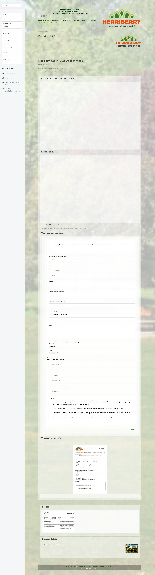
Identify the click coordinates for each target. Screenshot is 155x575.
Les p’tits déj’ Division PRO (85, 52)
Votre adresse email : (57, 301)
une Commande (56, 270)
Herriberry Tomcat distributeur (52, 545)
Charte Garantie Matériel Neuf (96, 566)
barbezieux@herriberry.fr (10, 73)
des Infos (54, 259)
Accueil (39, 31)
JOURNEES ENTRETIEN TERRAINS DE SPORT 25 (50, 52)
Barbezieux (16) (56, 364)
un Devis (54, 265)
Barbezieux (64, 20)
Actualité (5, 26)
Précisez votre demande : (55, 325)
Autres (53, 275)
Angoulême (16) (56, 380)
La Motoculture (7, 37)
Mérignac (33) (55, 391)
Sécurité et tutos (7, 59)
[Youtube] (46, 16)
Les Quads (5, 52)
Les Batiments (6, 44)
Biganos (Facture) (79, 20)
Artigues (53, 20)
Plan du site (73, 566)
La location (6, 33)
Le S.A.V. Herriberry (7, 40)
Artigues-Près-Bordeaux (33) (59, 386)
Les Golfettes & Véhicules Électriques (10, 48)
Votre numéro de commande (56, 311)
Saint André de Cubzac (45, 22)
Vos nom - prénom (56, 291)
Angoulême (42, 20)
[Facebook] (39, 16)
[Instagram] (41, 16)
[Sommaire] (40, 78)
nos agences (13, 82)
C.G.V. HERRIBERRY (109, 566)
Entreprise (51, 281)
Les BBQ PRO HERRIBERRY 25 (70, 52)
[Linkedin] (44, 16)
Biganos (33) (55, 375)
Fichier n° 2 (51, 350)
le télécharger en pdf (53, 224)
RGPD (122, 408)
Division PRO (6, 30)
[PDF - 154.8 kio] (90, 493)
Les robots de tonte (8, 55)
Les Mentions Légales (82, 566)
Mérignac (93, 20)
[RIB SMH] (59, 521)
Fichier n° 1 (51, 343)
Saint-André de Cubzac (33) (59, 370)
